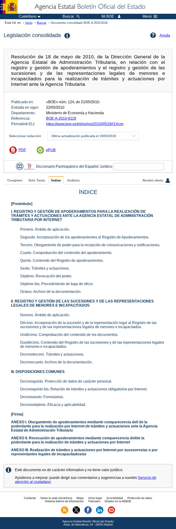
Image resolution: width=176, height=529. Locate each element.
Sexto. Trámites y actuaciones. (45, 268)
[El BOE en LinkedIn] (99, 512)
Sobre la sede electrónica (56, 498)
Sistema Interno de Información (64, 501)
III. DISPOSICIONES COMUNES (38, 372)
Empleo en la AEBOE (118, 501)
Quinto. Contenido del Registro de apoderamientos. (62, 260)
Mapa (80, 498)
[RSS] (64, 512)
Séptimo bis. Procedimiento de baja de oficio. (57, 284)
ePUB (51, 150)
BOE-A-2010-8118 (61, 118)
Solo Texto (36, 180)
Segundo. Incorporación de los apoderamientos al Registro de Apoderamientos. (84, 237)
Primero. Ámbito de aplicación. (45, 229)
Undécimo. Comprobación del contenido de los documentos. (69, 335)
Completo (14, 180)
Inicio (28, 22)
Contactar (30, 498)
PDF (22, 150)
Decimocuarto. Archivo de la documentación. (56, 362)
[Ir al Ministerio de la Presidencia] (9, 7)
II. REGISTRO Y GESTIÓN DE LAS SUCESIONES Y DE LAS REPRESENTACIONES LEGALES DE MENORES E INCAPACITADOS (82, 303)
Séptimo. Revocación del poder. (46, 276)
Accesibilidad (114, 498)
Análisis (73, 180)
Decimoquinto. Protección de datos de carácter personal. (66, 381)
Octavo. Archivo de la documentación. (50, 292)
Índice (56, 180)
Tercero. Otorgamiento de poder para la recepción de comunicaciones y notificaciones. (90, 245)
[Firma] (17, 414)
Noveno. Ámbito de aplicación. (45, 315)
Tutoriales (94, 501)
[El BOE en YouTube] (111, 512)
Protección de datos (139, 498)
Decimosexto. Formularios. (42, 397)
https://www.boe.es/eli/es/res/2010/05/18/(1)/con (85, 124)
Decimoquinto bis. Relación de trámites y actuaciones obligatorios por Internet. (83, 389)
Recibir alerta (153, 180)
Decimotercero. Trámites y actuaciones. (52, 354)
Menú (147, 16)
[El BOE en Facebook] (88, 512)
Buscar (41, 22)
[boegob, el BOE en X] (76, 512)
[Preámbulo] (21, 204)
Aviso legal (95, 498)
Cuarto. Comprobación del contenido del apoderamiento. (66, 253)
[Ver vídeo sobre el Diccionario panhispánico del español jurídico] (19, 166)
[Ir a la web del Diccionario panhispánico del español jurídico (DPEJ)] (29, 166)
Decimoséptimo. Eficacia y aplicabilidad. (53, 405)
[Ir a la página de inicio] (89, 7)
